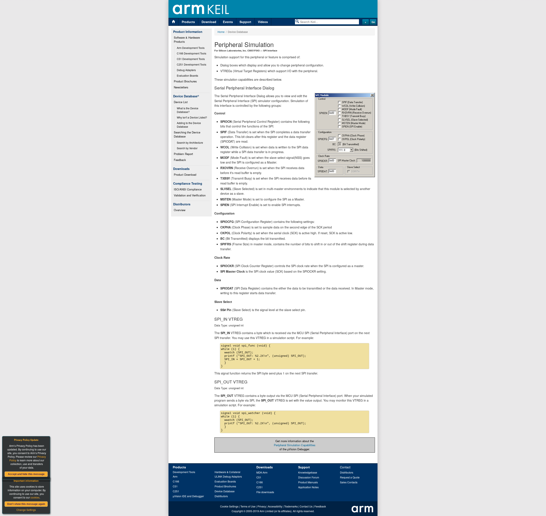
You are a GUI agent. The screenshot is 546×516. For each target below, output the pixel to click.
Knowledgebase (307, 472)
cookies (34, 497)
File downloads (265, 492)
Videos (263, 22)
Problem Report (183, 154)
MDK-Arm (261, 472)
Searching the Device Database (187, 134)
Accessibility (275, 506)
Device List (181, 102)
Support (245, 22)
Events (228, 22)
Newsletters (181, 87)
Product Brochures (185, 81)
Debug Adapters (186, 70)
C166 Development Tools (191, 53)
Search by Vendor (187, 148)
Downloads (264, 467)
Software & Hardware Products (187, 39)
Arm (175, 476)
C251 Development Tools (191, 64)
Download (209, 22)
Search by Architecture (190, 142)
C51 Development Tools (191, 59)
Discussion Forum (308, 477)
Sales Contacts (348, 482)
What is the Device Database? (188, 110)
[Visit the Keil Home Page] (173, 22)
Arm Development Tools (191, 48)
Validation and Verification (190, 195)
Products (188, 22)
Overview (179, 210)
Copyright (237, 511)
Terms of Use (248, 506)
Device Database (225, 491)
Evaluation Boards (187, 75)
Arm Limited (266, 511)
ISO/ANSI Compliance (188, 189)
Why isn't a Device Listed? (192, 117)
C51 (175, 486)
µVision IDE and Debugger (188, 496)
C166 (176, 481)
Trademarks (291, 506)
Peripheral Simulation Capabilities (294, 445)
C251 (176, 491)
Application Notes (308, 487)
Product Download (185, 174)
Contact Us (306, 506)
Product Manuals (308, 482)
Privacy (261, 506)
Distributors (221, 496)
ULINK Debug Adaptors (228, 476)
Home (221, 32)
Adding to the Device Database (189, 124)
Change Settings (26, 510)
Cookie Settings (229, 506)
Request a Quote (350, 477)
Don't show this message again (26, 504)
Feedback (180, 160)
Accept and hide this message (26, 474)
